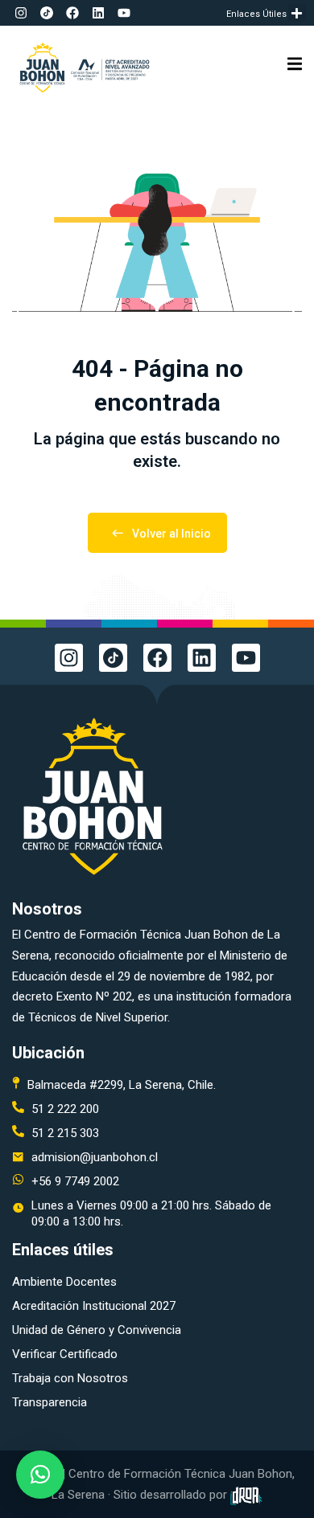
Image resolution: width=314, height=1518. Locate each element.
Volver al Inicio (171, 533)
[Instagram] (21, 13)
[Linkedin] (98, 13)
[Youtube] (124, 13)
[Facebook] (72, 13)
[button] (297, 13)
